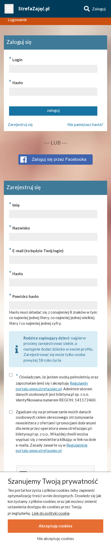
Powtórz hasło (23, 295)
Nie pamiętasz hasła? (85, 124)
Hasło (16, 81)
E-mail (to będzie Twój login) (36, 250)
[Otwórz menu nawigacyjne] (9, 9)
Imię (14, 204)
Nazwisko (19, 227)
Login (15, 59)
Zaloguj (99, 8)
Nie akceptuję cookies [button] (55, 538)
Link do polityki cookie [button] (51, 513)
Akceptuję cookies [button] (55, 526)
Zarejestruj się (20, 124)
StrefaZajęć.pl (34, 9)
